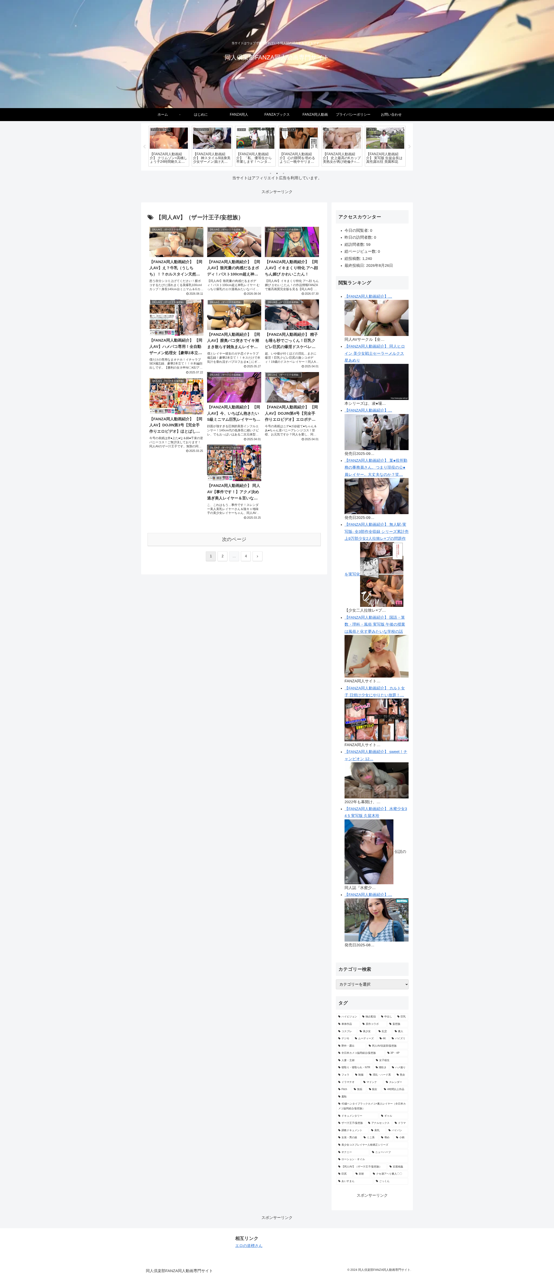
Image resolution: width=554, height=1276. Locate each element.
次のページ (234, 539)
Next (409, 147)
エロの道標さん (249, 1246)
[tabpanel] (168, 146)
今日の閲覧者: (357, 230)
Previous (144, 147)
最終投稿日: (355, 265)
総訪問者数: (355, 244)
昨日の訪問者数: (359, 237)
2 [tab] (277, 173)
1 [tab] (270, 173)
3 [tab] (283, 173)
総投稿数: (353, 258)
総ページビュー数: (361, 251)
